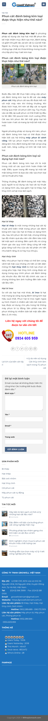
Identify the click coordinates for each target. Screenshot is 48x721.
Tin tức (5, 13)
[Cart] (44, 4)
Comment (13, 546)
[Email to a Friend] (26, 349)
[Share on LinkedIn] (35, 349)
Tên (7, 414)
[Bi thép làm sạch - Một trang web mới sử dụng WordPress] (24, 4)
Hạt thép (6, 474)
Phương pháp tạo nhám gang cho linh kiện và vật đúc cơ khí (26, 531)
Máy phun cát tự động (13, 493)
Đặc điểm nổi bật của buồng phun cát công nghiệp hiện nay (26, 523)
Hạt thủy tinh (8, 483)
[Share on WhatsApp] (13, 349)
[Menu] (4, 4)
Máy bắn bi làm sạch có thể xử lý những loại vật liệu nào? (25, 513)
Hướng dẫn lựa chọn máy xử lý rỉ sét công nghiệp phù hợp (27, 552)
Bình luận (10, 393)
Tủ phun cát (8, 497)
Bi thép (5, 469)
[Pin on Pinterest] (31, 349)
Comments (13, 517)
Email (8, 426)
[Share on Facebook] (17, 349)
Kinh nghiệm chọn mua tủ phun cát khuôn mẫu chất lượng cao (27, 542)
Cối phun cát (8, 488)
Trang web (10, 437)
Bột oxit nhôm (9, 478)
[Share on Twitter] (22, 349)
